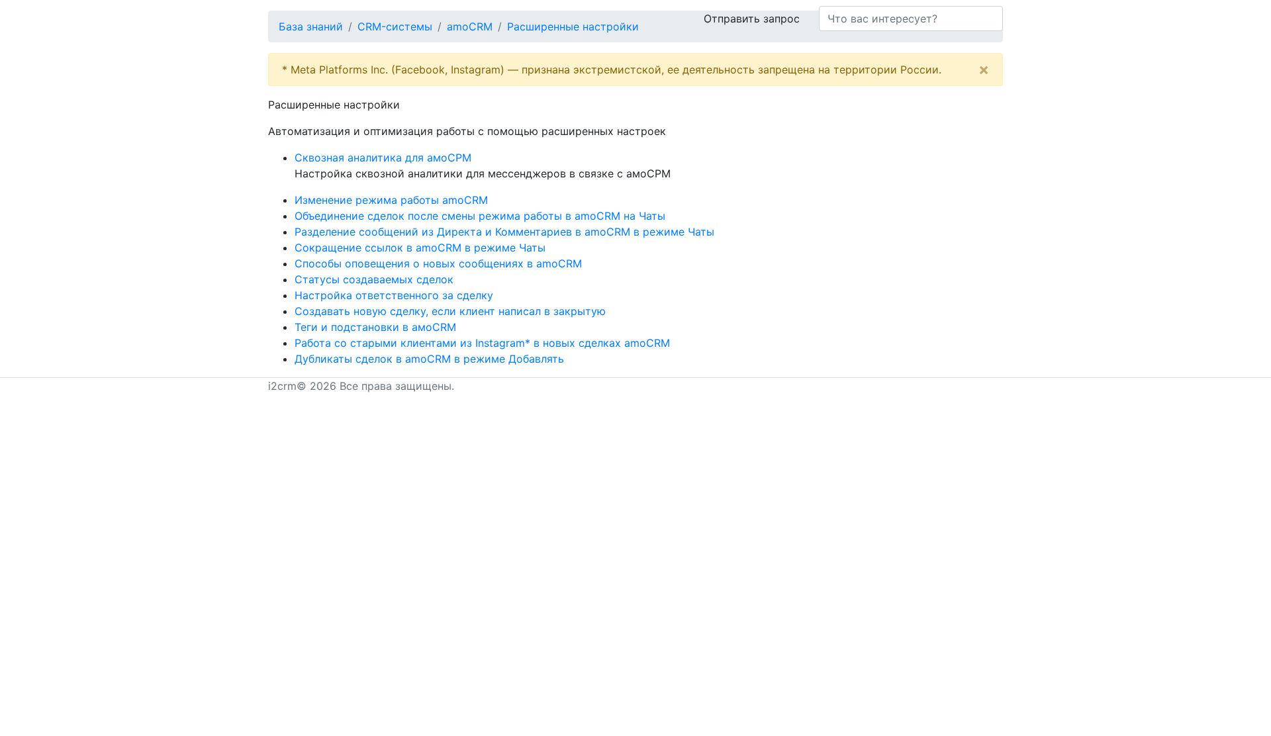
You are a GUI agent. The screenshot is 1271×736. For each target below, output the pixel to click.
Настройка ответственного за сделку (394, 295)
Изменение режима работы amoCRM (391, 200)
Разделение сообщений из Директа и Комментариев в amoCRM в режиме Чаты (504, 231)
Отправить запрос (752, 18)
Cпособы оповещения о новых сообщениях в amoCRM (438, 263)
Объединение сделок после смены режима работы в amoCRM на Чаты (480, 215)
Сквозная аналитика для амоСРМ (383, 157)
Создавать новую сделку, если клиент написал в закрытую (450, 311)
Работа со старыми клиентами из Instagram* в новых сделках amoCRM (482, 342)
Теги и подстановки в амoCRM (375, 327)
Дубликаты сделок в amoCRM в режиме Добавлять (429, 358)
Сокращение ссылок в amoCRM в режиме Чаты (420, 247)
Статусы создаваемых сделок (374, 279)
